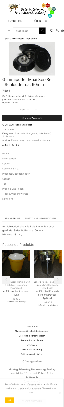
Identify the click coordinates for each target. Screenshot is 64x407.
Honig (22, 140)
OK (9, 400)
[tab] (12, 218)
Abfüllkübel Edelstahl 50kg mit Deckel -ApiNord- (47, 295)
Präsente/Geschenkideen (16, 173)
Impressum (32, 345)
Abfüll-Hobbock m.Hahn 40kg (16, 293)
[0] (61, 30)
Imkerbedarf (18, 38)
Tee (4, 183)
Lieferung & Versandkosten (32, 335)
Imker (28, 140)
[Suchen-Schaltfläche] (42, 31)
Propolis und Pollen (13, 188)
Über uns (40, 21)
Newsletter (8, 198)
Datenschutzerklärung (32, 340)
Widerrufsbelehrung (32, 349)
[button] (6, 280)
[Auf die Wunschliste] (25, 256)
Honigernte (31, 38)
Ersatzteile (20, 133)
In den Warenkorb (33, 118)
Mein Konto (32, 326)
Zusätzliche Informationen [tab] (40, 218)
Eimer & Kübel (40, 282)
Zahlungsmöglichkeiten (32, 354)
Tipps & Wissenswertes (15, 193)
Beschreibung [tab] (12, 218)
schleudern (45, 140)
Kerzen (6, 163)
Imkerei (35, 140)
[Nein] (59, 392)
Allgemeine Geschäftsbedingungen (32, 331)
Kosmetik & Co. (10, 168)
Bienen (14, 140)
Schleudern (8, 136)
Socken (6, 178)
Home (5, 153)
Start (7, 38)
